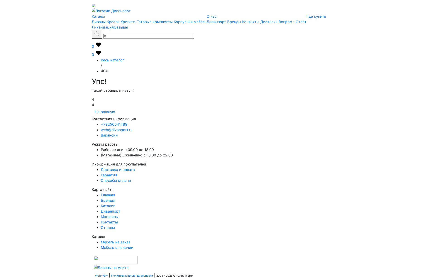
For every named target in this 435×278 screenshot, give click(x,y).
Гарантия (109, 175)
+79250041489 (114, 124)
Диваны (99, 21)
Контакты (250, 21)
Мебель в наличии (117, 247)
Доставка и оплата (118, 169)
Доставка (269, 21)
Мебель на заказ (115, 242)
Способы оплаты (116, 180)
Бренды (234, 21)
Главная (108, 195)
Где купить (316, 16)
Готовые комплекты (155, 21)
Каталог (99, 16)
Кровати (128, 21)
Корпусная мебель (190, 21)
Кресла (113, 21)
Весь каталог (112, 60)
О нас (212, 16)
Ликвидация (103, 27)
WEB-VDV (101, 275)
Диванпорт (216, 21)
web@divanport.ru (117, 129)
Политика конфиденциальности (132, 275)
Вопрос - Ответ (293, 21)
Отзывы (121, 27)
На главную (105, 112)
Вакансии (109, 135)
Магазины (109, 216)
